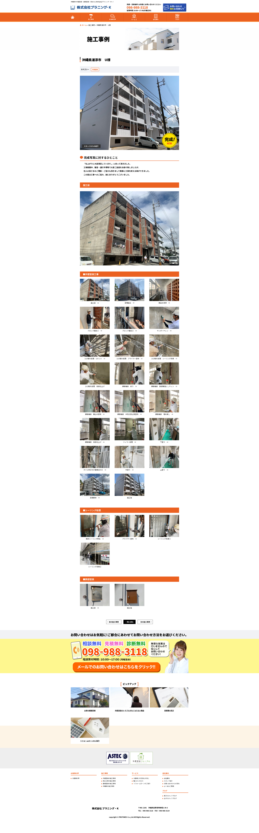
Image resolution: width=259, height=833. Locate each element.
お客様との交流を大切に (141, 778)
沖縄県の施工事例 (108, 786)
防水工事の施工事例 (109, 781)
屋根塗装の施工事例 (109, 783)
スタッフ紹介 (168, 781)
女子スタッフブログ (170, 798)
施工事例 (91, 19)
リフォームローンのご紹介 (141, 783)
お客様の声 (112, 19)
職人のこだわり (138, 781)
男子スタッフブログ (170, 795)
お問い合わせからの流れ (172, 783)
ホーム (84, 25)
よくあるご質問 (169, 786)
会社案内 (156, 19)
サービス (134, 19)
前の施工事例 (114, 622)
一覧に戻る (129, 622)
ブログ (177, 19)
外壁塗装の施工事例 (109, 778)
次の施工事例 (145, 622)
